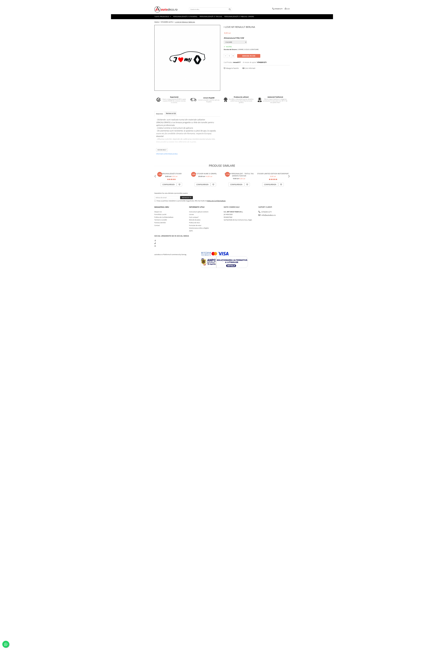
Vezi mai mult (161, 150)
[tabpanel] (187, 58)
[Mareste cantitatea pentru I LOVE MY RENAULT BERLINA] (233, 56)
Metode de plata (194, 220)
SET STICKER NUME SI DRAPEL (205, 173)
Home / (157, 22)
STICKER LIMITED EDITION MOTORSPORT (273, 173)
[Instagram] (155, 246)
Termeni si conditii (160, 220)
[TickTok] (155, 243)
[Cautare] (230, 9)
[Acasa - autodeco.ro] (165, 9)
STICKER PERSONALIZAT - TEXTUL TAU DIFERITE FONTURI (239, 174)
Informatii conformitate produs (167, 154)
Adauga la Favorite (232, 68)
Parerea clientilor (160, 223)
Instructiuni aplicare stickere (198, 212)
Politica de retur (194, 223)
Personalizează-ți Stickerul (185, 16)
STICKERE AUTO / (167, 22)
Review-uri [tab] (171, 113)
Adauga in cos (248, 56)
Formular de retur (195, 225)
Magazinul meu (161, 207)
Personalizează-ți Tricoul (211, 16)
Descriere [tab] (159, 114)
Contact (157, 225)
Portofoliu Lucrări (160, 214)
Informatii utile (196, 207)
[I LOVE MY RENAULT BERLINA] (187, 58)
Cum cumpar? (194, 217)
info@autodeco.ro (268, 215)
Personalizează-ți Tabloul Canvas (239, 16)
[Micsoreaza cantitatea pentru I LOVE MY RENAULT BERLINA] (225, 56)
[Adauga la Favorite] (179, 184)
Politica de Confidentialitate (216, 201)
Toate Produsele (162, 16)
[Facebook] (155, 241)
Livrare (191, 214)
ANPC (191, 231)
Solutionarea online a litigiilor (199, 228)
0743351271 (266, 212)
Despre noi (158, 212)
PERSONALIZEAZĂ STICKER (171, 173)
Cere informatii (249, 68)
